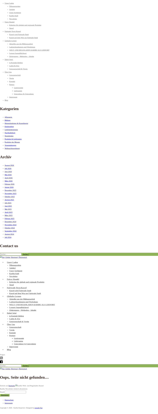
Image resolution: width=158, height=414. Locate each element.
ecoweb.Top (38, 408)
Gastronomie (18, 88)
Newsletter (13, 19)
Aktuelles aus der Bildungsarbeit (21, 44)
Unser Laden (9, 3)
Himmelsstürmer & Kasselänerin (16, 123)
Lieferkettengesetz (11, 130)
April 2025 (8, 212)
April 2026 (8, 178)
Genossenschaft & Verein (18, 69)
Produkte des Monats (12, 142)
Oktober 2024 (10, 228)
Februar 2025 (9, 218)
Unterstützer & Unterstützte (24, 94)
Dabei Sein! (9, 59)
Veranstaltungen (10, 145)
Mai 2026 (8, 175)
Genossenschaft (15, 75)
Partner (11, 85)
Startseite (11, 386)
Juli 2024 (8, 237)
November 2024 (10, 225)
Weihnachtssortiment (12, 148)
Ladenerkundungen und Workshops (22, 47)
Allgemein (8, 117)
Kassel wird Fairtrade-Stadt (19, 34)
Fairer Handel (9, 22)
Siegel (11, 28)
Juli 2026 (8, 168)
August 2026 (9, 165)
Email (2, 392)
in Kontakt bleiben (16, 63)
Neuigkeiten (9, 136)
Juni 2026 (8, 172)
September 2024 (10, 231)
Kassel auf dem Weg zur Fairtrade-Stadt (23, 38)
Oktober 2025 (10, 197)
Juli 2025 (8, 203)
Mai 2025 (8, 209)
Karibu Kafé (13, 16)
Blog (6, 100)
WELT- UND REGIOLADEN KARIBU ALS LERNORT (29, 50)
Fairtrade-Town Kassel (13, 31)
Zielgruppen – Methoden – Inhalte (21, 56)
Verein (11, 78)
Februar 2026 (9, 184)
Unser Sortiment (15, 13)
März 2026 (8, 181)
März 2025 (8, 215)
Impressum (13, 97)
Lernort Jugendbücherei (17, 53)
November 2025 (10, 193)
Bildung (7, 120)
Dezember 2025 (10, 190)
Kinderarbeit (9, 126)
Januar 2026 (9, 187)
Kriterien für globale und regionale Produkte (25, 25)
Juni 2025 (8, 206)
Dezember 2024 (10, 222)
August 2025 (9, 200)
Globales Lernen (11, 41)
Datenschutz (9, 400)
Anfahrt (12, 9)
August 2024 (9, 234)
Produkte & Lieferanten (13, 139)
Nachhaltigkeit (10, 133)
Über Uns (8, 72)
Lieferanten (18, 91)
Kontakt (12, 81)
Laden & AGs (14, 66)
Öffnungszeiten (14, 6)
